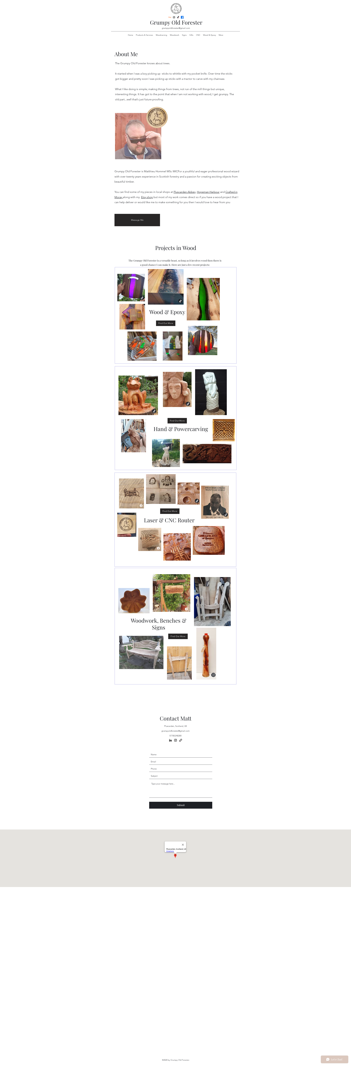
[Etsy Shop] (158, 548)
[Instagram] (174, 17)
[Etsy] (170, 17)
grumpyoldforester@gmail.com (176, 28)
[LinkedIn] (178, 17)
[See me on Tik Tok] (142, 298)
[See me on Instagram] (213, 675)
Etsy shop (147, 197)
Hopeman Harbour (208, 192)
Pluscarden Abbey (185, 192)
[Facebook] (182, 17)
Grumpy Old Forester (176, 22)
